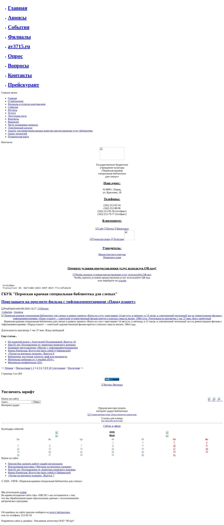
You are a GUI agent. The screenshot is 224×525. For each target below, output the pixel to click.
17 (174, 449)
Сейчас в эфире (112, 426)
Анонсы (18, 312)
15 (113, 449)
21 (81, 452)
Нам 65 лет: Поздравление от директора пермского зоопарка (42, 344)
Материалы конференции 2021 (25, 362)
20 (50, 452)
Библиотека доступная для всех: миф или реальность (37, 356)
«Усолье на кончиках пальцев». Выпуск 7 (31, 475)
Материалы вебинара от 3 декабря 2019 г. (31, 359)
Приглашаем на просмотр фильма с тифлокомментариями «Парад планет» (68, 302)
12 (18, 449)
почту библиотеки (60, 512)
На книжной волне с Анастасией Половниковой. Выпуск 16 (42, 341)
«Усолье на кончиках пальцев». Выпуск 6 (31, 353)
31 (174, 455)
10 (50, 368)
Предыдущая (23, 368)
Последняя (74, 368)
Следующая (58, 368)
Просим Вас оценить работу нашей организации (35, 463)
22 (113, 452)
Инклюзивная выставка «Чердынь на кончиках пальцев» (40, 466)
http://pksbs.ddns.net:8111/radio (112, 421)
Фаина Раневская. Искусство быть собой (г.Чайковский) (39, 350)
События (7, 312)
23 (143, 452)
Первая (9, 368)
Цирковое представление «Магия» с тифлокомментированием (43, 347)
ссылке (122, 280)
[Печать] (43, 308)
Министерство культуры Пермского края (112, 256)
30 (143, 455)
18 (207, 449)
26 (18, 455)
